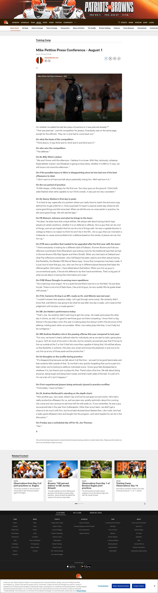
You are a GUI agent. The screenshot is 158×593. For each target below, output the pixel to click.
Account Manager (57, 529)
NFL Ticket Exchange (57, 551)
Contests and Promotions (112, 523)
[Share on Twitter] (110, 60)
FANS (112, 519)
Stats (15, 540)
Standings (15, 544)
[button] (79, 97)
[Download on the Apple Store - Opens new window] (71, 566)
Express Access (57, 547)
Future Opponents (84, 529)
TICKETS (57, 519)
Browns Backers (112, 537)
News (34, 523)
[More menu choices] (75, 22)
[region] (79, 586)
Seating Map (57, 540)
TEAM (15, 519)
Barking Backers (112, 544)
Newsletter (139, 537)
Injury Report (15, 533)
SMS (138, 540)
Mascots (112, 533)
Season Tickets (57, 526)
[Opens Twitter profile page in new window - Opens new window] (49, 61)
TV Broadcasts (35, 544)
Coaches (15, 526)
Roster (15, 523)
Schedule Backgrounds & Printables (84, 526)
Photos (35, 529)
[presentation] (145, 504)
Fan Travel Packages (57, 554)
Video (35, 526)
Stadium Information (139, 547)
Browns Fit (139, 526)
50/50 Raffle (112, 551)
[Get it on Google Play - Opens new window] (86, 567)
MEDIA (35, 519)
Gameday (113, 526)
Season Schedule (84, 523)
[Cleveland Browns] (79, 576)
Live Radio (35, 537)
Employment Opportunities (139, 551)
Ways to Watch (35, 547)
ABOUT (139, 519)
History (15, 551)
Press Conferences (34, 540)
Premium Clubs (57, 537)
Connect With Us (139, 544)
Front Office (15, 547)
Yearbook (15, 554)
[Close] (154, 586)
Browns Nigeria (139, 529)
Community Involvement (139, 523)
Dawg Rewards (113, 547)
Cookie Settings (103, 586)
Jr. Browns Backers (112, 540)
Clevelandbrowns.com (51, 57)
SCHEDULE (84, 519)
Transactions (15, 537)
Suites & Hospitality (57, 533)
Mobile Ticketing (57, 544)
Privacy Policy (81, 591)
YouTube (34, 551)
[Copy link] (119, 58)
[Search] (119, 22)
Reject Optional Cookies (121, 586)
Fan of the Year (113, 529)
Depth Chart (15, 529)
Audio (35, 533)
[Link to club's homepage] (6, 22)
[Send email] (114, 60)
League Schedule (84, 533)
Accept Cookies (138, 586)
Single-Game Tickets (57, 523)
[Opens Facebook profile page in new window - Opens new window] (46, 61)
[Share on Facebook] (106, 60)
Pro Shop (139, 533)
